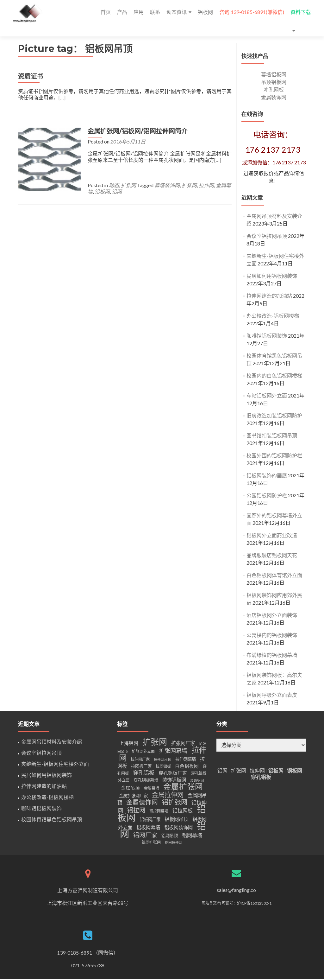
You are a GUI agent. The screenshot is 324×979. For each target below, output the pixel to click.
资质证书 (30, 76)
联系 (155, 12)
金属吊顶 (130, 788)
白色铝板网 (187, 766)
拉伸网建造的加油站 (269, 296)
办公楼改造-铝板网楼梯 (272, 316)
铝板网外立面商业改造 (271, 535)
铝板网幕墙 (148, 827)
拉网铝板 (163, 766)
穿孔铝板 (143, 772)
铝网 (117, 191)
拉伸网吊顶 (162, 759)
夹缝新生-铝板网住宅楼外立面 (55, 764)
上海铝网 (128, 743)
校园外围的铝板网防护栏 (274, 455)
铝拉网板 (182, 810)
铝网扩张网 (151, 842)
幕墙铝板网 (273, 74)
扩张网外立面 (143, 751)
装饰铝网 (197, 780)
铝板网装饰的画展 (266, 475)
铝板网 (205, 12)
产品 (122, 12)
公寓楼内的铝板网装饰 (271, 635)
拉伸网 (206, 185)
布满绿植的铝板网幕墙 (271, 655)
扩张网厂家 (183, 743)
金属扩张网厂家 (133, 795)
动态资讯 (176, 12)
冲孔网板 (274, 89)
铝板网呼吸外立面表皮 (271, 695)
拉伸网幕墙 (185, 759)
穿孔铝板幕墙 (146, 780)
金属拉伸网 (168, 794)
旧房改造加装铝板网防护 (274, 415)
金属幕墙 (151, 788)
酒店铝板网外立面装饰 (271, 615)
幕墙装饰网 (167, 185)
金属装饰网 (273, 97)
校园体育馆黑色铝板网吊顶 (51, 819)
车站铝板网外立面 (266, 395)
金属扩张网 (183, 786)
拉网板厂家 (141, 766)
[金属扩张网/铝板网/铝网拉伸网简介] (49, 159)
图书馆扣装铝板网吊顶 (271, 435)
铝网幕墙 (192, 835)
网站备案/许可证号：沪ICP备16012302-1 (236, 903)
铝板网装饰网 (178, 827)
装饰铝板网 (174, 780)
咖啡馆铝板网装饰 (266, 336)
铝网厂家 (145, 834)
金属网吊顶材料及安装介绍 (51, 742)
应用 (139, 12)
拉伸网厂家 (140, 759)
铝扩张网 (174, 802)
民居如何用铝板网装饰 (271, 276)
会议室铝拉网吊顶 (266, 236)
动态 (114, 185)
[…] (62, 97)
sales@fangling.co (236, 890)
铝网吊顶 (169, 835)
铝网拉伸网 (173, 842)
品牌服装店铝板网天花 (271, 555)
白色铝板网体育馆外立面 (274, 575)
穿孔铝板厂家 (173, 773)
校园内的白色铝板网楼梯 (274, 375)
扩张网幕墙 (173, 750)
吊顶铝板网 (273, 82)
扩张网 (128, 185)
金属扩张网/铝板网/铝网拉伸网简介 (138, 131)
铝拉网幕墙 (158, 811)
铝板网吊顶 (176, 819)
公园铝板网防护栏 (266, 495)
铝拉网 (136, 810)
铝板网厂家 (150, 819)
